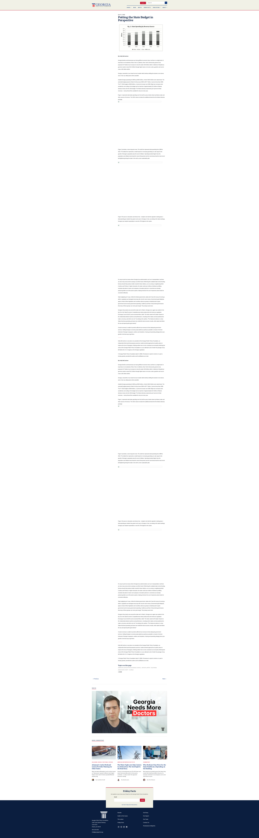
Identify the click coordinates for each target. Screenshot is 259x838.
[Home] (101, 5)
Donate (119, 812)
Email (115, 797)
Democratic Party (123, 669)
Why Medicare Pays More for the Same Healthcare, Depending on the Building (154, 767)
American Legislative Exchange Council (129, 667)
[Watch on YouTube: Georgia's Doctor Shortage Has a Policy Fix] (129, 712)
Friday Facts (120, 822)
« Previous (96, 679)
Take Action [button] (156, 7)
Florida (131, 669)
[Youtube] (127, 827)
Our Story (145, 812)
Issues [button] (128, 7)
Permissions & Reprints (149, 826)
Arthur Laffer (146, 667)
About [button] (164, 7)
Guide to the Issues (122, 816)
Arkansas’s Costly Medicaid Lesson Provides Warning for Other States (102, 767)
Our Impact (146, 816)
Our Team (145, 819)
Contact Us (146, 822)
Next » (164, 679)
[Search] (166, 3)
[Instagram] (124, 827)
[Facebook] (118, 827)
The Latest (120, 819)
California (154, 667)
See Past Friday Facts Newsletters (129, 804)
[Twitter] (121, 827)
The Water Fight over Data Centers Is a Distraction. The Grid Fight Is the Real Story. (129, 767)
